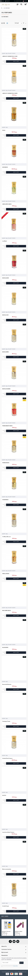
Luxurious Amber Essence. (8, 832)
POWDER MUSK (5, 462)
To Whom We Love (6, 536)
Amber (3, 130)
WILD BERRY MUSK (6, 610)
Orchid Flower (5, 906)
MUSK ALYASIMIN (6, 389)
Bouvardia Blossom (6, 684)
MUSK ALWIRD (5, 352)
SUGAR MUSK (5, 499)
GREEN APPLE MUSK (6, 204)
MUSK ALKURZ (5, 278)
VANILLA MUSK (5, 573)
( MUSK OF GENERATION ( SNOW (9, 93)
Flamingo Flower (6, 721)
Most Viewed (4, 916)
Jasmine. (4, 795)
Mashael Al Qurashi (6, 931)
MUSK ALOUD (5, 315)
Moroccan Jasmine (6, 869)
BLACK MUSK (5, 647)
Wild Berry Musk (18, 931)
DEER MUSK (5, 167)
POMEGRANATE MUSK (7, 426)
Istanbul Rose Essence (7, 758)
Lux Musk (4, 241)
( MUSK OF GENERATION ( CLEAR (9, 56)
